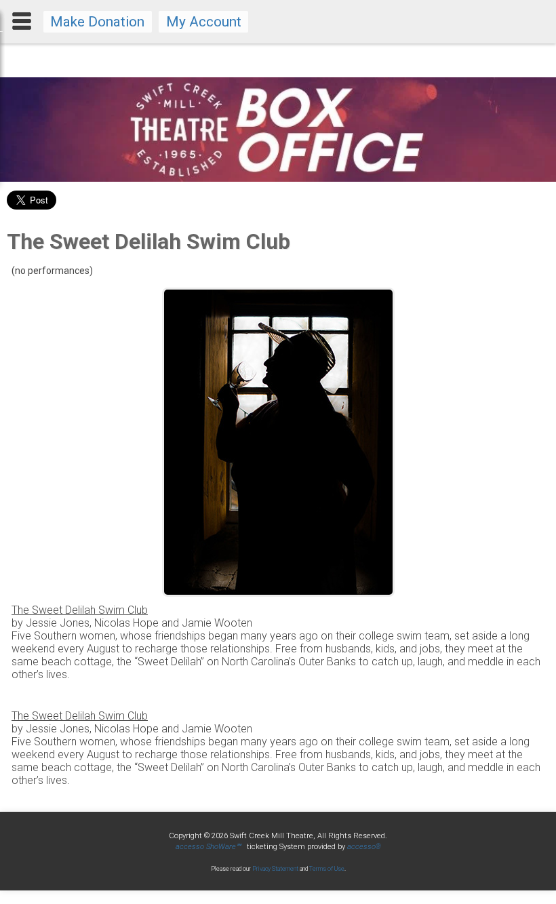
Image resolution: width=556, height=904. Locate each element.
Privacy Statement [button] (275, 868)
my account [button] (203, 22)
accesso (364, 846)
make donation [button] (97, 22)
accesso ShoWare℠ (208, 846)
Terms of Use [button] (326, 868)
